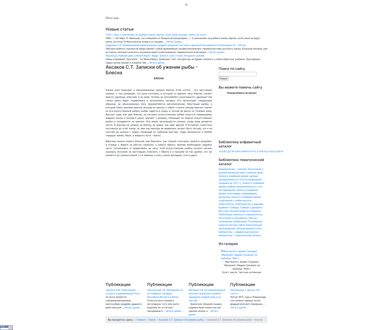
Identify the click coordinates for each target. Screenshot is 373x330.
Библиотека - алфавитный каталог (238, 231)
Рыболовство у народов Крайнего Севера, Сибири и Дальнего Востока (241, 207)
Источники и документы (233, 217)
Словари (143, 12)
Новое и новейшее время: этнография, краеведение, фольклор (238, 193)
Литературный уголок (249, 228)
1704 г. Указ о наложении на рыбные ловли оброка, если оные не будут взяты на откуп (156, 34)
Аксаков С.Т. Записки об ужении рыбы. (181, 319)
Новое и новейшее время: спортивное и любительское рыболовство (240, 200)
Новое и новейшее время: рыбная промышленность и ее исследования (241, 186)
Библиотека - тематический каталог (240, 235)
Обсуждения (182, 12)
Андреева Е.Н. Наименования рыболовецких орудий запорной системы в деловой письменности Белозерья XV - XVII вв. (176, 45)
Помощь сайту (217, 12)
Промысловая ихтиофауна (245, 210)
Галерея (166, 12)
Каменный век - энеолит (233, 169)
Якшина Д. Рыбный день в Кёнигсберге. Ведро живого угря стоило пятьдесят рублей (155, 55)
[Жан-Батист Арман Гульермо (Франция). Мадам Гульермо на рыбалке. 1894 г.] (242, 254)
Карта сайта (199, 12)
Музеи (156, 12)
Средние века (255, 172)
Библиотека (127, 12)
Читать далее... (174, 41)
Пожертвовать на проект (242, 92)
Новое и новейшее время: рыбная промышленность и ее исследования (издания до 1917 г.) (240, 179)
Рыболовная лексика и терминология (240, 214)
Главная (113, 12)
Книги (152, 319)
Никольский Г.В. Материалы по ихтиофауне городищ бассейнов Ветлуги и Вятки (165, 293)
